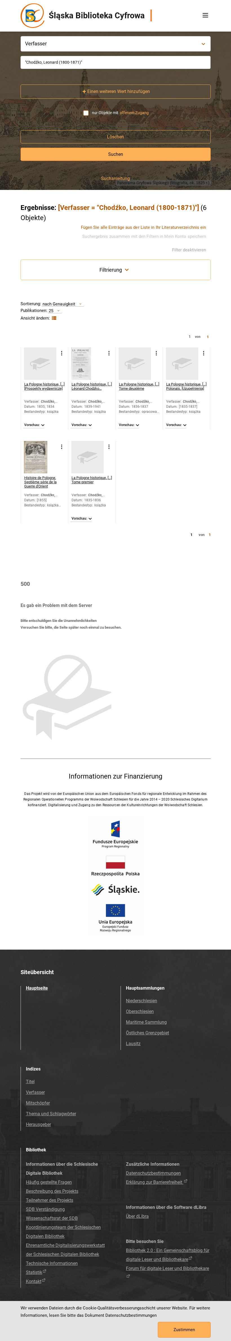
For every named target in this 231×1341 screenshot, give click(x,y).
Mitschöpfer (38, 1103)
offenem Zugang (134, 112)
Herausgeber (38, 1124)
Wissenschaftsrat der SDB (52, 1218)
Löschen (115, 136)
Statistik (34, 1272)
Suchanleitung (115, 178)
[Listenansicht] (53, 318)
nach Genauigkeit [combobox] (59, 304)
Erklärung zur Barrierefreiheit (154, 1182)
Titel (30, 1081)
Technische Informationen (52, 1263)
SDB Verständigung (45, 1209)
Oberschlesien (140, 1011)
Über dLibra (137, 1216)
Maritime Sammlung (146, 1022)
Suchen (115, 154)
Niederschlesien (141, 1000)
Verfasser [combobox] (36, 43)
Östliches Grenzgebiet (147, 1033)
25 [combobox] (51, 310)
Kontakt (33, 1281)
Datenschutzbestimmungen (153, 1173)
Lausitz (133, 1043)
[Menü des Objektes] (61, 353)
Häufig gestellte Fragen (49, 1182)
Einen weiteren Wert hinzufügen (118, 91)
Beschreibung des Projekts (52, 1191)
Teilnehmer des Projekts (49, 1200)
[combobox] (116, 62)
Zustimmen (184, 1329)
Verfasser (35, 1092)
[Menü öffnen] (205, 15)
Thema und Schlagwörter (51, 1113)
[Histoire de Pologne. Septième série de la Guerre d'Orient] (40, 457)
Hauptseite (37, 988)
